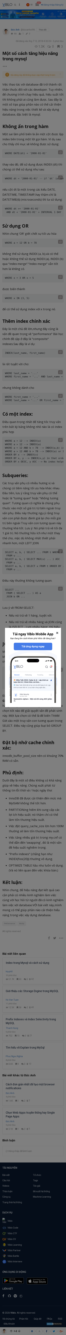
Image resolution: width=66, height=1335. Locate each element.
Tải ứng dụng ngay (33, 646)
